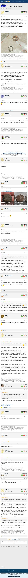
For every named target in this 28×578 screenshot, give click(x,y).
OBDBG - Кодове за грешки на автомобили (14, 152)
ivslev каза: (4, 392)
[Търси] (26, 1)
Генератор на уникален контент (7, 404)
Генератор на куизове (5, 405)
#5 (26, 141)
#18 (26, 455)
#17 (26, 439)
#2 (26, 70)
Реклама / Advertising (5, 572)
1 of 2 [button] (9, 539)
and (7, 407)
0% (26, 11)
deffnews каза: (5, 255)
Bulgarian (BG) (12, 570)
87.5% (26, 136)
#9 (26, 229)
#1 (26, 16)
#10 (26, 252)
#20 (26, 494)
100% (26, 95)
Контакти (13, 572)
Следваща (14, 539)
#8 (26, 213)
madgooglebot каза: (6, 302)
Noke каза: (4, 518)
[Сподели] (25, 16)
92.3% (26, 315)
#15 (26, 389)
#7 (26, 186)
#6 (26, 163)
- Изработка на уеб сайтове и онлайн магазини (14, 153)
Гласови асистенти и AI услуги (7, 110)
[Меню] (1, 1)
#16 (26, 416)
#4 (26, 118)
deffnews (4, 8)
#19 (26, 478)
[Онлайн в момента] (3, 138)
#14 (26, 339)
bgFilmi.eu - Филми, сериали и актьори (14, 151)
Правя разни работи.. (5, 403)
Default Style (4, 570)
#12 (26, 299)
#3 (26, 100)
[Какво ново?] (23, 1)
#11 (26, 280)
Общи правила (19, 572)
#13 (26, 320)
